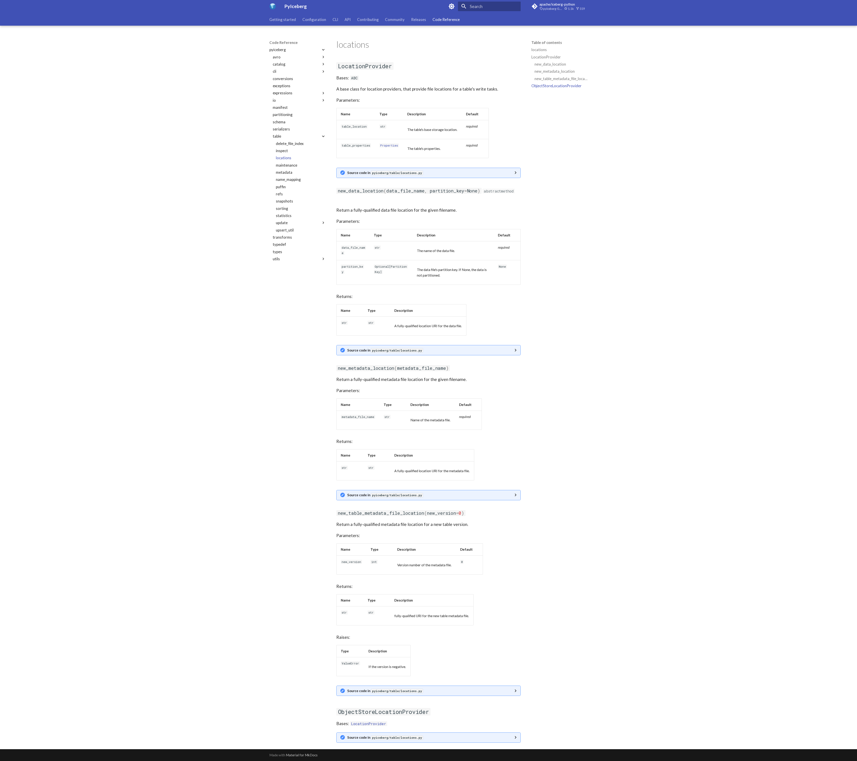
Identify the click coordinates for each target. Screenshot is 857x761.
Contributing (368, 19)
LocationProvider (368, 723)
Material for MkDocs (302, 755)
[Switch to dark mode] (451, 6)
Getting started (282, 19)
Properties (389, 145)
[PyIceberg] (272, 6)
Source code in (384, 173)
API (348, 19)
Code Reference (446, 19)
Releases (418, 19)
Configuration (314, 19)
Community (395, 19)
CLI (335, 19)
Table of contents (546, 42)
